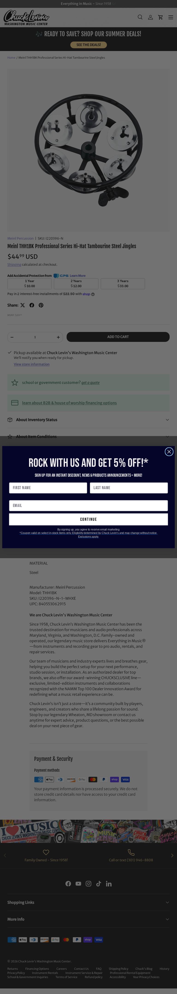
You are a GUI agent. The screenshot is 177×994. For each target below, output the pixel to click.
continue (88, 519)
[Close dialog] (169, 451)
